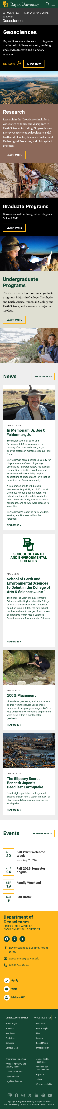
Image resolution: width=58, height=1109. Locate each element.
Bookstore (10, 1037)
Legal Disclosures (14, 1081)
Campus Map (12, 1047)
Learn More (14, 154)
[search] (46, 4)
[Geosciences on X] (22, 939)
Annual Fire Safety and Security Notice (16, 1065)
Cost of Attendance (14, 1071)
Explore (9, 64)
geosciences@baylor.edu (24, 958)
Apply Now (34, 63)
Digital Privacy (12, 1076)
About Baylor (11, 1023)
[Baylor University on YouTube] (49, 1096)
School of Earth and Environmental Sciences (22, 927)
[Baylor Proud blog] (9, 1096)
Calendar (10, 1042)
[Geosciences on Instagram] (14, 939)
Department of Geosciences (18, 919)
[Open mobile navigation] (54, 4)
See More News (43, 376)
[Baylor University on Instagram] (22, 1096)
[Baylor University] (20, 4)
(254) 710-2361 (19, 964)
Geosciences (13, 20)
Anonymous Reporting (16, 1058)
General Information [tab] (17, 1017)
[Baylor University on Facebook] (16, 1096)
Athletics (10, 1028)
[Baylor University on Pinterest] (42, 1096)
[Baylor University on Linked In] (36, 1096)
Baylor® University (26, 1101)
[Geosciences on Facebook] (7, 939)
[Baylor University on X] (29, 1096)
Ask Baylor (10, 1033)
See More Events (42, 833)
